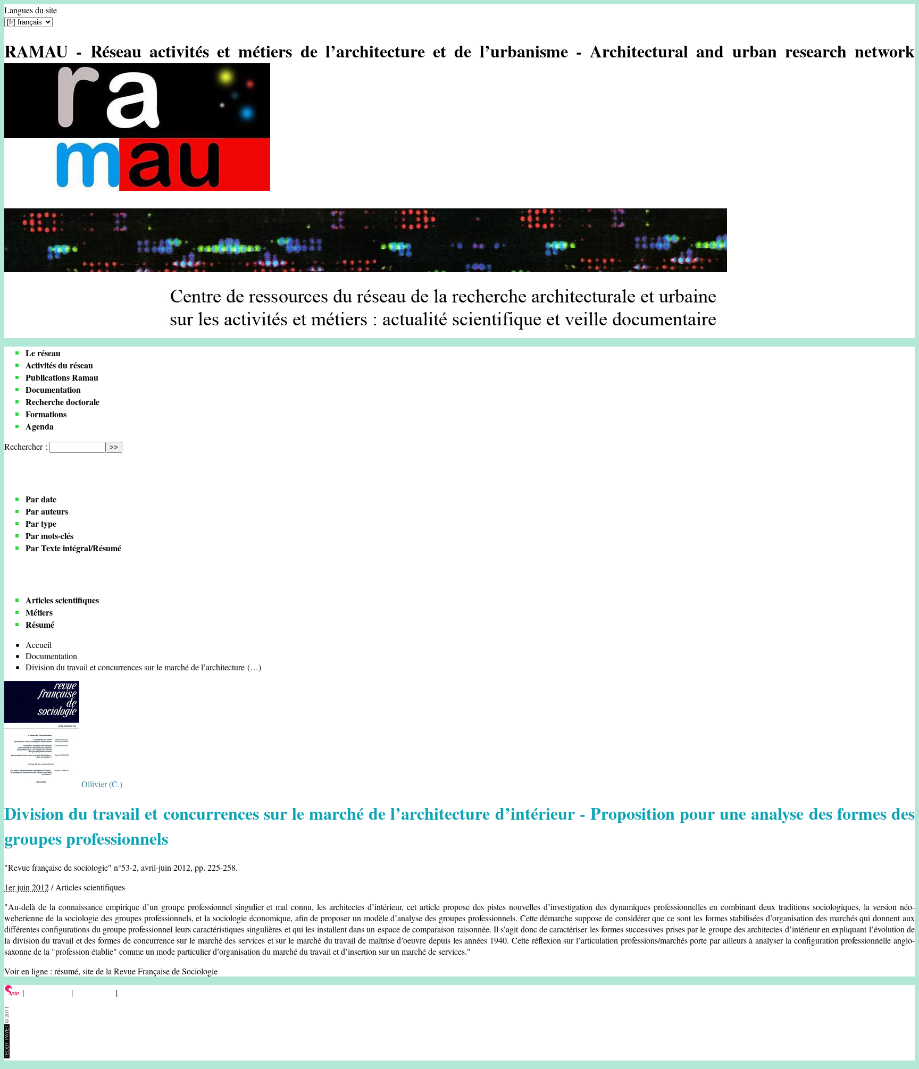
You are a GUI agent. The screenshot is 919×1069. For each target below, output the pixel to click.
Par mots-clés (49, 535)
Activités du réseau (59, 365)
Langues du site (30, 9)
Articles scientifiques (62, 600)
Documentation (53, 389)
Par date (41, 499)
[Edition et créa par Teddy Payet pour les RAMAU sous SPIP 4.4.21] (7, 1054)
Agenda (40, 426)
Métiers (39, 612)
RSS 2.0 (135, 992)
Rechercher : (25, 446)
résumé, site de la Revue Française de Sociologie (136, 971)
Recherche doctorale (62, 401)
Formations (46, 414)
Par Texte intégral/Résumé (73, 548)
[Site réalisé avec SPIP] (12, 992)
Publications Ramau (62, 377)
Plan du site (94, 992)
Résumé (40, 624)
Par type (41, 523)
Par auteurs (47, 511)
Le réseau (43, 353)
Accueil (39, 644)
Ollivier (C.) (101, 783)
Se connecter (47, 992)
